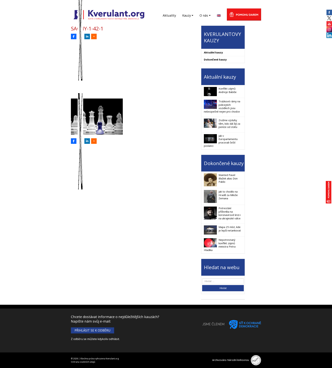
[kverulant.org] (109, 14)
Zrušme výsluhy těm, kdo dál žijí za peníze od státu (229, 123)
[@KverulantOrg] (80, 36)
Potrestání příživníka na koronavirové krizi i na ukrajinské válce (230, 213)
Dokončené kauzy (215, 59)
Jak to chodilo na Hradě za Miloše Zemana (228, 195)
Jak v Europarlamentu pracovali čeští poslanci (221, 141)
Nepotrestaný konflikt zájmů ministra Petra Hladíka (220, 245)
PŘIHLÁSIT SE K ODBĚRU (92, 330)
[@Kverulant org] (73, 36)
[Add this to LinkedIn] (87, 36)
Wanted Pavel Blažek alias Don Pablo (228, 178)
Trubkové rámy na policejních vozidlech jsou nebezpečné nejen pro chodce (222, 106)
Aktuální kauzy (213, 52)
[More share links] (94, 36)
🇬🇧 (219, 15)
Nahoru (324, 360)
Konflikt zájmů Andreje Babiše (228, 90)
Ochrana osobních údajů (83, 361)
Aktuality (169, 15)
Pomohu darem (244, 14)
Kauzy (186, 15)
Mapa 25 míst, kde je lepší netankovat (230, 228)
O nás (204, 15)
